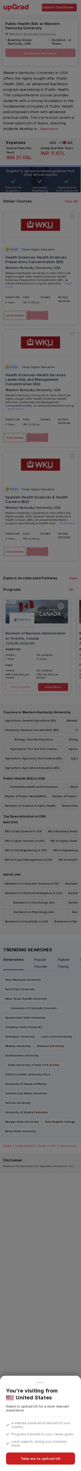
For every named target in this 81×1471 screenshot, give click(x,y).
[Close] (40, 1382)
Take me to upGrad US (40, 1459)
